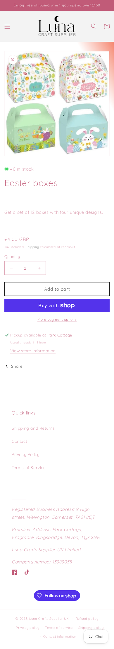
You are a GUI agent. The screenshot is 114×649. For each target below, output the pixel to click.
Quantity (12, 256)
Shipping (32, 247)
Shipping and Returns (33, 428)
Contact (19, 441)
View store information (33, 350)
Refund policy (87, 619)
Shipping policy (91, 628)
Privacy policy (27, 628)
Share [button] (17, 366)
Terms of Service (29, 467)
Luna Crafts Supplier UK (49, 619)
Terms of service (59, 628)
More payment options (57, 319)
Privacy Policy (25, 454)
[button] (7, 26)
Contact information (59, 636)
